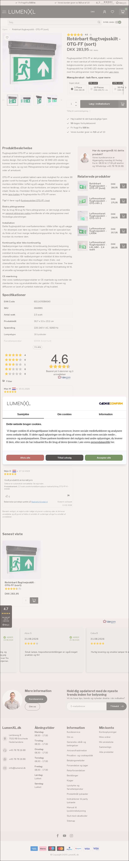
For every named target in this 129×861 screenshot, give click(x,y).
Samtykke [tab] (23, 414)
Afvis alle (25, 457)
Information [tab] (106, 414)
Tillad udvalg (65, 457)
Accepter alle (104, 457)
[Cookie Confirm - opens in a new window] (111, 403)
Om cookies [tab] (64, 414)
